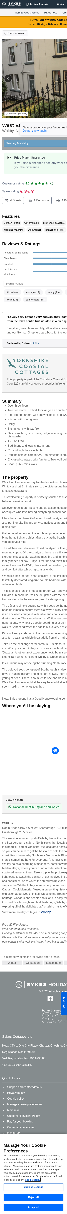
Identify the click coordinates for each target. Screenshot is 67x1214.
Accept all (33, 1207)
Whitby (46, 912)
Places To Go (50, 13)
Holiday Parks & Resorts (27, 13)
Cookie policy (32, 1180)
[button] (8, 78)
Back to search (17, 33)
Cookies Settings (33, 1187)
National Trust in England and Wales (36, 807)
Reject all (33, 1197)
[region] (33, 1174)
